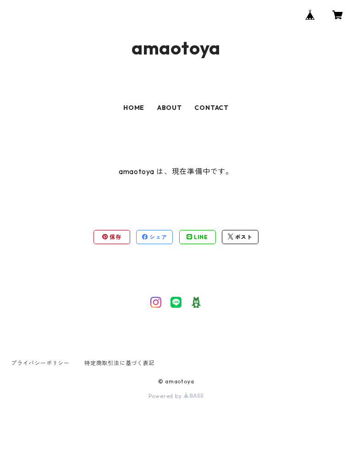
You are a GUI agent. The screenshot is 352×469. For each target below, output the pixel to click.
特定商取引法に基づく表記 (119, 363)
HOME (133, 108)
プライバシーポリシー (40, 363)
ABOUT (169, 108)
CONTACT (211, 108)
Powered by (166, 396)
